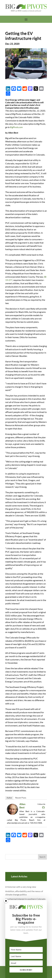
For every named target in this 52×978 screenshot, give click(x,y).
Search (42, 857)
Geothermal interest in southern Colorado (25, 899)
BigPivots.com (16, 127)
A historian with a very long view (20, 886)
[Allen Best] (13, 814)
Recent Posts (20, 798)
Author (9, 798)
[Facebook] (43, 807)
